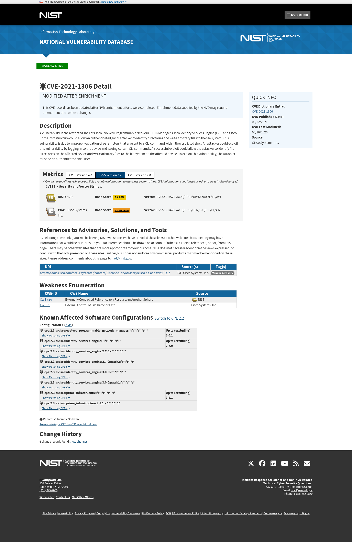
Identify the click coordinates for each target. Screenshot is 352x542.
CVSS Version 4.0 (80, 175)
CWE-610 (46, 300)
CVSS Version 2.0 (139, 175)
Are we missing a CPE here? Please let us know (68, 424)
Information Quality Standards (243, 513)
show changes (78, 442)
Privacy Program (85, 513)
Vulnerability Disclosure (126, 513)
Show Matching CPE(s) (55, 335)
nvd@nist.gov (121, 258)
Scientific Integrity (212, 513)
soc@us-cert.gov (301, 490)
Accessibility (65, 513)
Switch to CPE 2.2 (169, 318)
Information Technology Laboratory (67, 32)
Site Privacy (49, 513)
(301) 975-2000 (48, 490)
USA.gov (305, 513)
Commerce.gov (273, 513)
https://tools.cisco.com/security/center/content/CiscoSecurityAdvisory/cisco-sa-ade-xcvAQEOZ (105, 273)
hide (68, 325)
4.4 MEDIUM (122, 210)
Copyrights (103, 513)
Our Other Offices (83, 497)
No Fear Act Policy (153, 513)
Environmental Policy (186, 513)
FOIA (169, 513)
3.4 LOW (119, 197)
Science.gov (291, 513)
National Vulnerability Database (86, 42)
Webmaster (47, 497)
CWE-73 (45, 305)
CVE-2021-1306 (262, 111)
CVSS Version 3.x (110, 175)
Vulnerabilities (52, 66)
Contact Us (63, 497)
